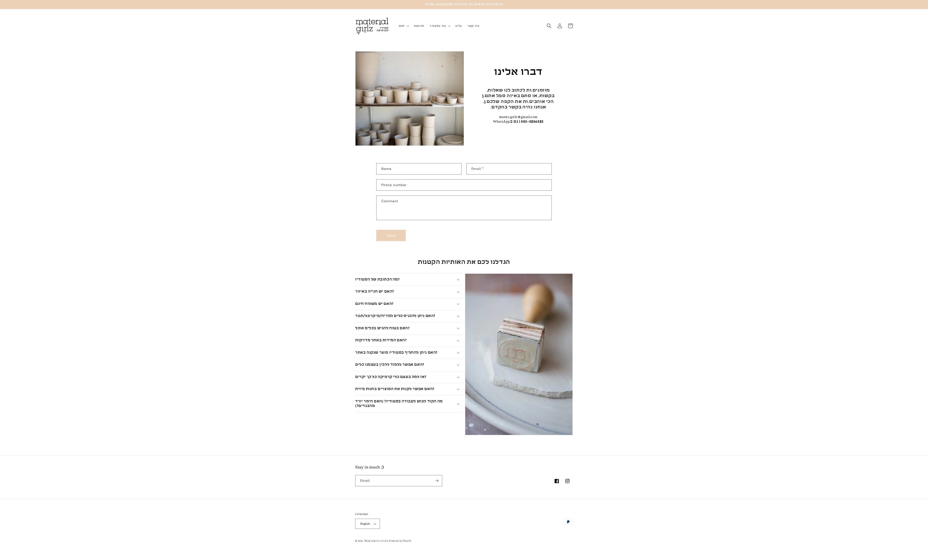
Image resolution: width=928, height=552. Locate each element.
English (365, 523)
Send (391, 235)
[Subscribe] (436, 480)
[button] (403, 26)
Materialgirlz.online (376, 540)
